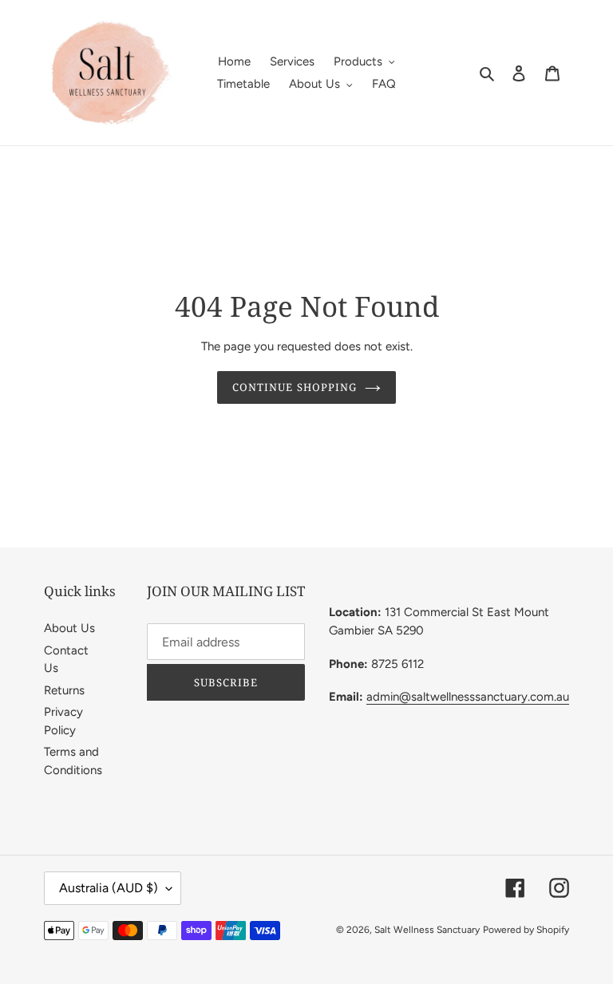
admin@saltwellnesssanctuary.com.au (467, 697)
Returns (64, 690)
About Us (69, 628)
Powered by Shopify (526, 929)
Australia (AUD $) (108, 887)
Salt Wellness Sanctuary (427, 929)
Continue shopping (294, 387)
